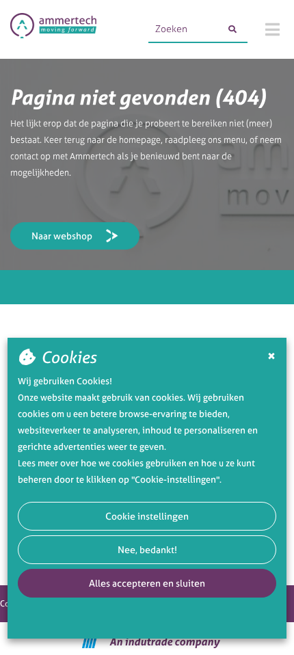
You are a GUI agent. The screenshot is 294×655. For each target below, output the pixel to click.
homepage (140, 140)
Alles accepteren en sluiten (147, 582)
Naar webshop (61, 235)
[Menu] (272, 29)
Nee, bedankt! (147, 549)
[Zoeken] (232, 29)
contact (24, 156)
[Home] (53, 29)
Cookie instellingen (147, 515)
